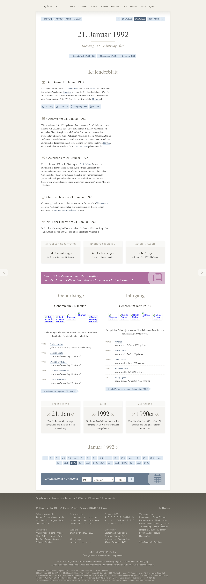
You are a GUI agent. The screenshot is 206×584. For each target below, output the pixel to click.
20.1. (66, 462)
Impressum (118, 555)
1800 (78, 523)
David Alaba (120, 359)
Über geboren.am (91, 555)
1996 (72, 517)
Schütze (39, 542)
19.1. (59, 462)
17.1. (152, 458)
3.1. (57, 458)
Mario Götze (120, 350)
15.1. (138, 458)
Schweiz (108, 535)
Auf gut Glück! (89, 507)
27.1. (117, 462)
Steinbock (49, 542)
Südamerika (123, 539)
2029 (91, 532)
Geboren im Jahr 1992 (134, 305)
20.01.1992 (127, 18)
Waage (48, 539)
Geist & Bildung (155, 523)
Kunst (164, 520)
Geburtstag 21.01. (108, 55)
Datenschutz (105, 555)
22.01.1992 (153, 18)
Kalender (82, 6)
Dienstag (88, 45)
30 (71, 542)
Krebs (52, 535)
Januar (77, 18)
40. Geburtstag (102, 253)
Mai (37, 520)
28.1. (124, 462)
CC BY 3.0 (85, 580)
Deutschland (110, 532)
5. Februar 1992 (80, 146)
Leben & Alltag (145, 532)
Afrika (107, 542)
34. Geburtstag (60, 253)
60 (83, 542)
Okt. (37, 523)
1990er (59, 18)
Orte (125, 6)
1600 (91, 523)
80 (91, 542)
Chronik (93, 6)
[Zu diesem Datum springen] (131, 479)
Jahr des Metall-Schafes (65, 210)
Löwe (59, 535)
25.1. (102, 462)
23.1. (88, 462)
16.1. (145, 458)
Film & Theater (159, 517)
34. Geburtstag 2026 (110, 45)
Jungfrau (40, 539)
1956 (72, 520)
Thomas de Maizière (59, 370)
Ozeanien (116, 542)
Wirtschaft (161, 529)
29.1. (132, 462)
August (54, 520)
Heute (72, 6)
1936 (91, 520)
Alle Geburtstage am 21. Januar (60, 391)
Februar (47, 517)
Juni (42, 520)
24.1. (95, 462)
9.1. (94, 458)
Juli (47, 520)
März (54, 517)
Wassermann (102, 203)
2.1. (51, 458)
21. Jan (61, 413)
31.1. (146, 462)
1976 (85, 517)
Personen (115, 6)
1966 (91, 517)
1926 (97, 520)
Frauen (157, 532)
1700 (85, 523)
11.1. (108, 458)
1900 (72, 523)
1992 (68, 18)
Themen (133, 6)
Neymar (106, 142)
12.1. (116, 458)
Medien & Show (146, 520)
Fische (52, 532)
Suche (143, 6)
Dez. (49, 523)
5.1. (70, 458)
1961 (97, 517)
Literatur (143, 523)
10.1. (101, 458)
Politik (142, 517)
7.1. (82, 458)
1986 (78, 517)
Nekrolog (166, 507)
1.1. (45, 458)
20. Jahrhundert (68, 498)
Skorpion (57, 539)
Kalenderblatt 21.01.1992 (83, 55)
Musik (157, 520)
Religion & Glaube (147, 529)
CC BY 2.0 (76, 580)
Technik (155, 526)
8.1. (88, 458)
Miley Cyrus (120, 377)
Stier (38, 535)
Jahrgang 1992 (128, 55)
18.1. (159, 458)
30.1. (139, 462)
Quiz (151, 6)
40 (75, 542)
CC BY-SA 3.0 (107, 580)
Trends (66, 507)
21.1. (73, 462)
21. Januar (68, 88)
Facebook (158, 542)
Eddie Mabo (85, 164)
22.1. (81, 462)
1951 (78, 520)
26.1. (110, 462)
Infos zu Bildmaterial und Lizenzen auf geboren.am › (135, 580)
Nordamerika (110, 539)
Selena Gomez (121, 368)
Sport (148, 517)
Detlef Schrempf (58, 379)
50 (79, 542)
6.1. (76, 458)
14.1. (130, 458)
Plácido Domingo (58, 361)
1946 (85, 520)
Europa (117, 535)
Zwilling (45, 535)
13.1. (123, 458)
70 (87, 542)
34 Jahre (96, 99)
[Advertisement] (144, 122)
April (61, 517)
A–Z (124, 542)
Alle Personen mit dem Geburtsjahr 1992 (129, 388)
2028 (85, 532)
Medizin (164, 526)
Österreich (122, 532)
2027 (78, 532)
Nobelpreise (144, 535)
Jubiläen (104, 6)
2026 (72, 532)
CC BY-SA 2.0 (96, 580)
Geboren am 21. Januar (70, 305)
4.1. (63, 458)
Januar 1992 (101, 446)
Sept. (61, 520)
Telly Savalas (56, 343)
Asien (124, 535)
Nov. (43, 523)
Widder (60, 532)
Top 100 (53, 507)
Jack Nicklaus (56, 352)
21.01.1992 (140, 18)
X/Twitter (146, 542)
